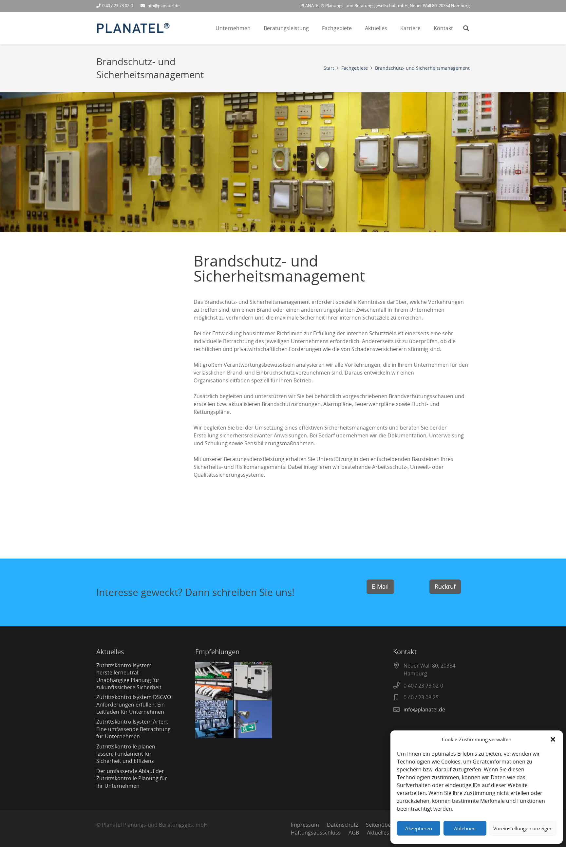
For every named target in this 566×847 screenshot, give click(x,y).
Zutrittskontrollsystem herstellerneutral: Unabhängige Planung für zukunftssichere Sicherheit (128, 676)
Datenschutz (342, 824)
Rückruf (445, 586)
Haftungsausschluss (316, 832)
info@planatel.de (424, 709)
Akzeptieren (418, 828)
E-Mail (380, 586)
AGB (354, 832)
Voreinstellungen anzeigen (523, 828)
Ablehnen (465, 828)
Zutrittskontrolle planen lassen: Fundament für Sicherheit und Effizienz (125, 754)
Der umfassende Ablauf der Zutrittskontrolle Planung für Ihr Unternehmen (131, 778)
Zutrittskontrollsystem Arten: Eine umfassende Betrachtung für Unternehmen (133, 729)
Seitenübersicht (385, 824)
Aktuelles (378, 832)
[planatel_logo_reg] (133, 28)
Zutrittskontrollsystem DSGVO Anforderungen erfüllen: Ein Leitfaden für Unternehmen (133, 704)
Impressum (305, 824)
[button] (553, 739)
